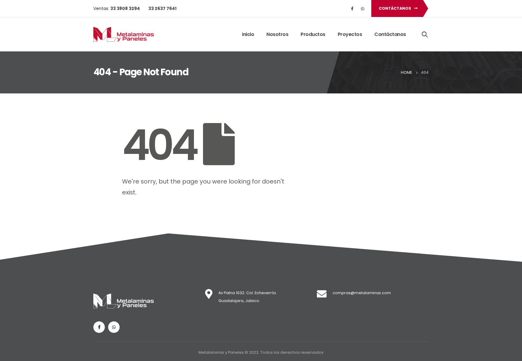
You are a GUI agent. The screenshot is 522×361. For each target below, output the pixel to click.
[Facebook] (352, 8)
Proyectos (350, 34)
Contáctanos (395, 8)
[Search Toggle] (425, 34)
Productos (313, 34)
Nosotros (277, 34)
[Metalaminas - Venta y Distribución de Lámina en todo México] (123, 34)
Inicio (248, 34)
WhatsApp (362, 8)
